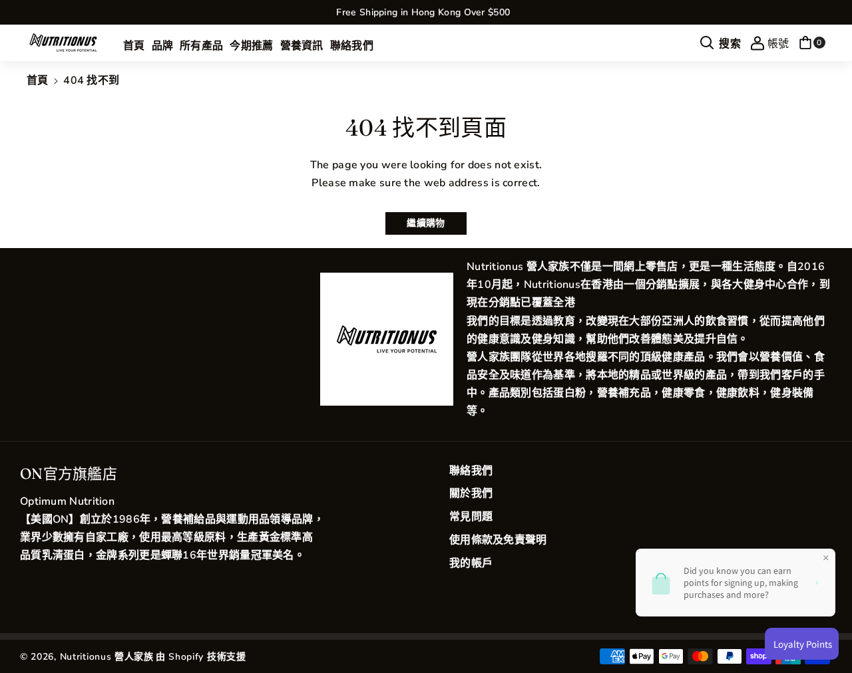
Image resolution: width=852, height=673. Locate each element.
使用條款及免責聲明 (498, 540)
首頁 (38, 80)
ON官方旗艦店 (68, 473)
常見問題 (471, 516)
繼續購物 (426, 223)
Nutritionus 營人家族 (107, 656)
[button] (720, 42)
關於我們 (471, 493)
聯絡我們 (471, 471)
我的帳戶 (471, 563)
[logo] (386, 339)
